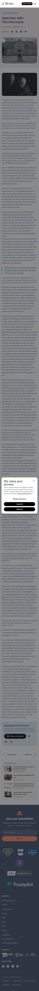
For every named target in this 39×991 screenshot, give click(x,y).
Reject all (20, 509)
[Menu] (35, 4)
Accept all (19, 504)
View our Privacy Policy (24, 493)
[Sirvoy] (7, 3)
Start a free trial (27, 3)
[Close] (34, 481)
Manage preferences (19, 499)
